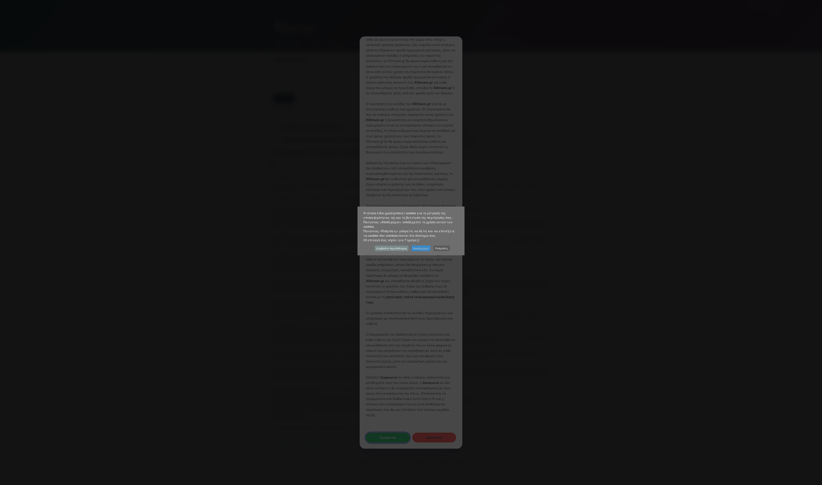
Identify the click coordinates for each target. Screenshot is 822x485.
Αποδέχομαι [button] (421, 248)
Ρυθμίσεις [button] (441, 248)
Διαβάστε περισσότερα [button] (391, 248)
